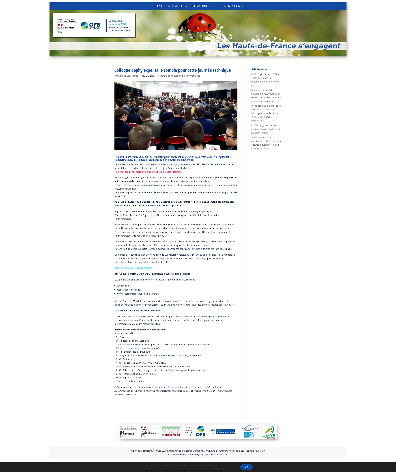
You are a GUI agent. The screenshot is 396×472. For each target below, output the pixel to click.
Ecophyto (157, 6)
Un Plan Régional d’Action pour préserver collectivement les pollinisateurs (266, 129)
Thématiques (200, 6)
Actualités (176, 6)
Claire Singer (120, 262)
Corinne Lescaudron (128, 75)
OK (246, 467)
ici (226, 468)
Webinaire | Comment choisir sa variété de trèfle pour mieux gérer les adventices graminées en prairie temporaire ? (266, 113)
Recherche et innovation (169, 75)
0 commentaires (192, 75)
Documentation (228, 6)
